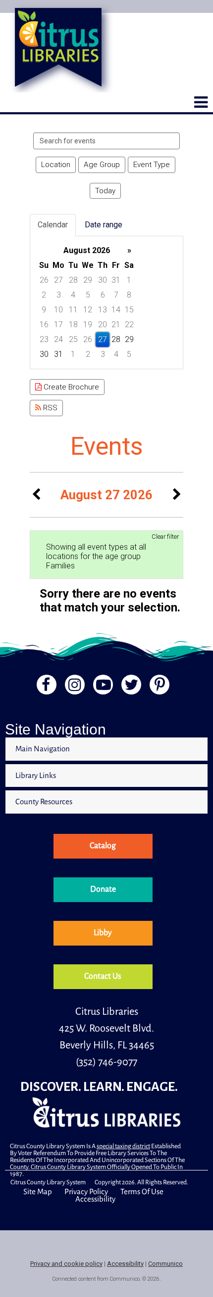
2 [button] (44, 295)
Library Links (35, 775)
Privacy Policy (86, 1191)
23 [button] (44, 339)
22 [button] (129, 324)
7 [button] (116, 295)
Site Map (37, 1191)
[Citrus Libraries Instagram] (73, 687)
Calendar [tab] (53, 224)
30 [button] (102, 280)
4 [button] (73, 295)
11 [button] (73, 309)
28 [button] (73, 280)
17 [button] (58, 324)
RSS (49, 407)
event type (151, 164)
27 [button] (58, 280)
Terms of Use (141, 1191)
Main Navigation (42, 748)
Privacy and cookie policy (66, 1263)
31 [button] (115, 280)
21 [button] (115, 324)
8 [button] (129, 295)
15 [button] (129, 309)
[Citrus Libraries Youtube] (102, 687)
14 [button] (115, 309)
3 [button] (58, 295)
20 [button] (102, 324)
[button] (201, 102)
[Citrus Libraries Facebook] (43, 687)
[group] (106, 302)
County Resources (43, 801)
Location (55, 164)
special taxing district (123, 1146)
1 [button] (129, 280)
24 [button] (58, 339)
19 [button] (87, 324)
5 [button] (88, 295)
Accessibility (95, 1199)
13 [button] (102, 309)
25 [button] (73, 339)
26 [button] (44, 280)
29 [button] (87, 280)
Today (105, 190)
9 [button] (44, 309)
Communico (165, 1263)
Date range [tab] (103, 224)
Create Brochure (70, 387)
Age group (102, 164)
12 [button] (87, 309)
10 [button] (58, 309)
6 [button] (103, 295)
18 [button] (73, 324)
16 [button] (44, 324)
